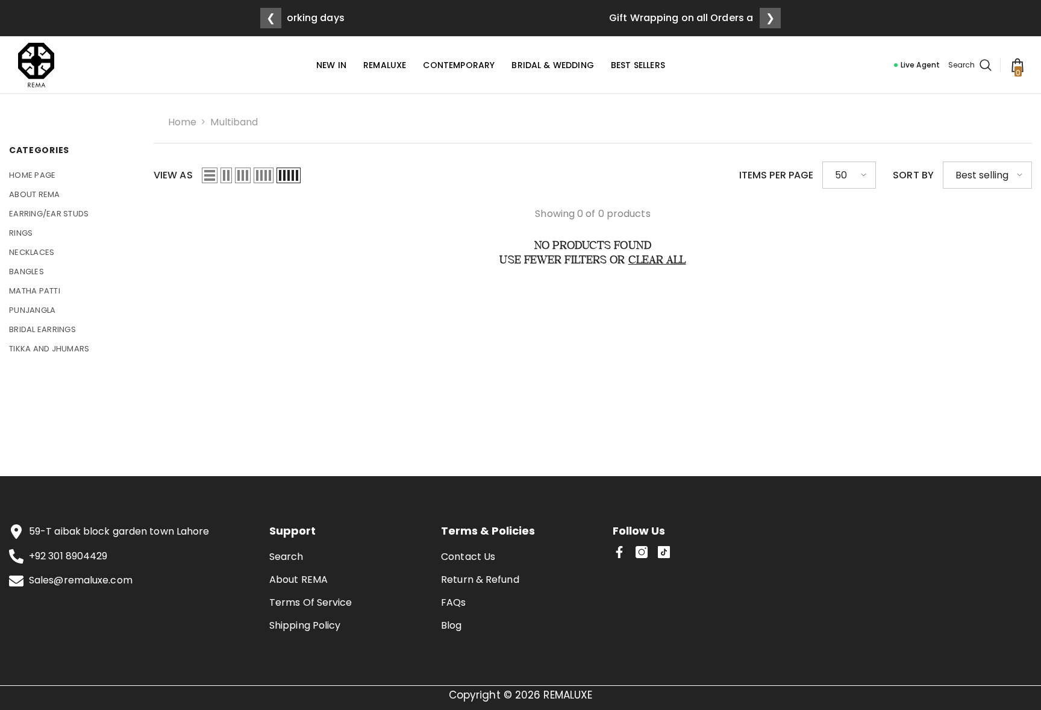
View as (173, 174)
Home (182, 122)
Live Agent (920, 65)
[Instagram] (641, 552)
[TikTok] (664, 552)
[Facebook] (619, 552)
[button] (209, 175)
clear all (657, 260)
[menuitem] (72, 175)
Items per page (776, 174)
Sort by (913, 174)
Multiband (234, 122)
